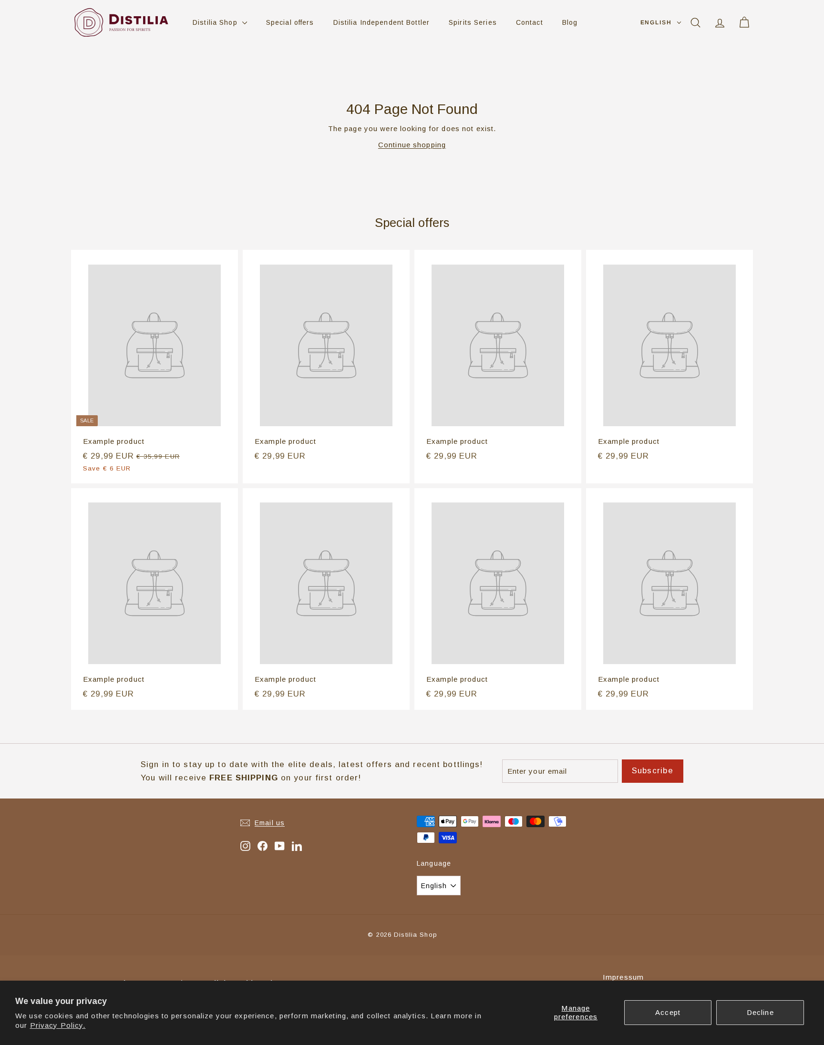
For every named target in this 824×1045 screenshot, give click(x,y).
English (656, 22)
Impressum (623, 977)
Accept (667, 1012)
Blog (570, 22)
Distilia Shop (216, 22)
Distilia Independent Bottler (381, 22)
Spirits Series (473, 22)
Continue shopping (412, 145)
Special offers (290, 22)
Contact (529, 22)
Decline (760, 1012)
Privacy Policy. (58, 1025)
